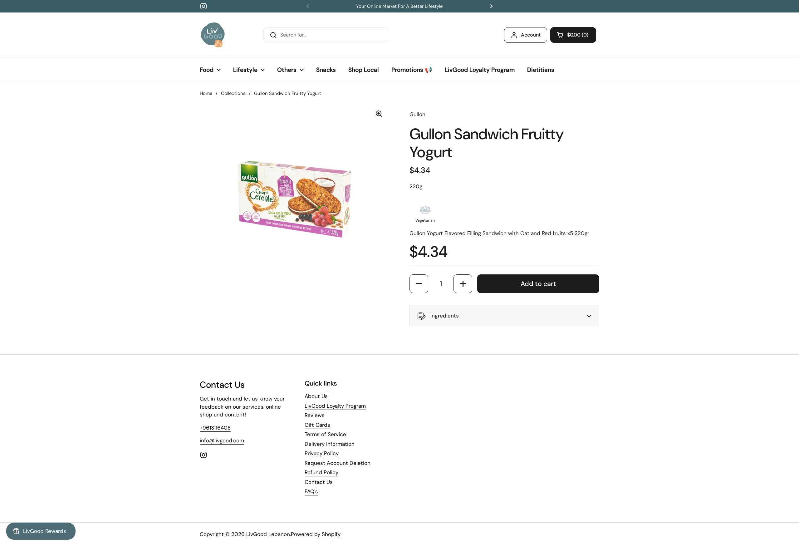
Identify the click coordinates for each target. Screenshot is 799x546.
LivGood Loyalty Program (335, 405)
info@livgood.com (222, 440)
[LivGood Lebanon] (213, 35)
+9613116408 (215, 427)
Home (206, 93)
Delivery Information (330, 443)
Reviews (315, 415)
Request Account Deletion (337, 463)
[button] (573, 35)
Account (531, 35)
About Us (316, 396)
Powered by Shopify (316, 534)
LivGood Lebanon (268, 534)
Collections (233, 93)
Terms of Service (325, 434)
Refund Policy (321, 472)
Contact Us (319, 482)
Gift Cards (317, 424)
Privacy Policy (322, 453)
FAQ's (311, 491)
